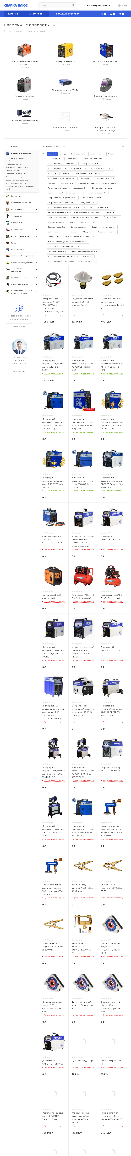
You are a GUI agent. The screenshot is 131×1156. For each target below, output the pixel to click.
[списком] (119, 146)
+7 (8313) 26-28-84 (97, 5)
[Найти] (73, 5)
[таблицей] (123, 146)
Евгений (19, 360)
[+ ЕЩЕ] (90, 14)
